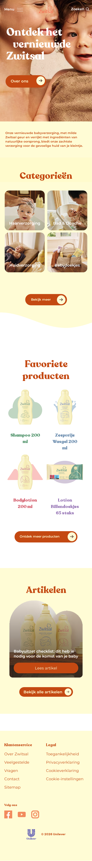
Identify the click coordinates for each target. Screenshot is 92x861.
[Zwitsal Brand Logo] (46, 9)
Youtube (22, 814)
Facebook (8, 814)
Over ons (19, 81)
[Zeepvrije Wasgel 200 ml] (64, 407)
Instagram (35, 814)
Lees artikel (56, 669)
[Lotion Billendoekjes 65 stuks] (64, 472)
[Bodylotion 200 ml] (25, 472)
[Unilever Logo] (31, 834)
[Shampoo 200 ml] (25, 407)
